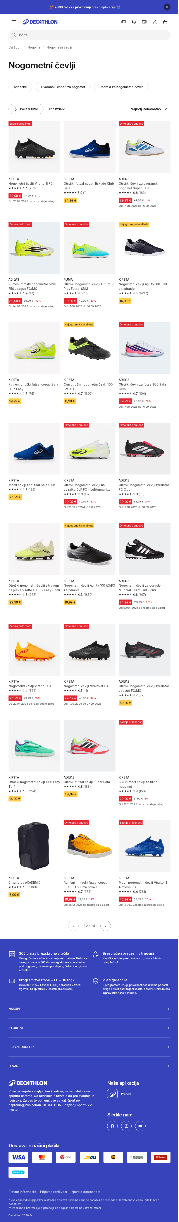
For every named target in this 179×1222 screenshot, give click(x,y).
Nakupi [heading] (14, 1000)
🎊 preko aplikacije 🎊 (85, 7)
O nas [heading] (13, 1057)
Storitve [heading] (16, 1019)
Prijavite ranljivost (53, 1182)
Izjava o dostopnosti (86, 1182)
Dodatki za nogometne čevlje (121, 87)
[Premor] (167, 6)
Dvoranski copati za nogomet (63, 87)
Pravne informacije (23, 1182)
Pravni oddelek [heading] (21, 1038)
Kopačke (20, 87)
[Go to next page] (105, 926)
